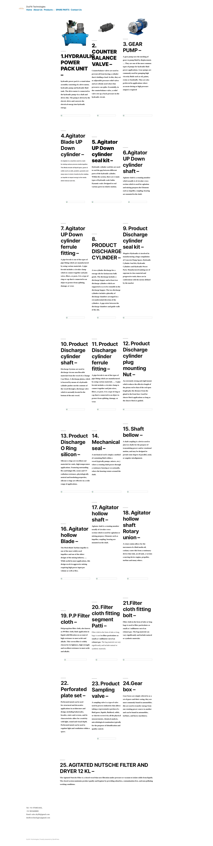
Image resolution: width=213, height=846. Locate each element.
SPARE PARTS (62, 9)
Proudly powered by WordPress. (49, 839)
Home (29, 9)
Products (48, 9)
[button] (106, 715)
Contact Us (76, 9)
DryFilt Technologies (35, 6)
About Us (38, 9)
